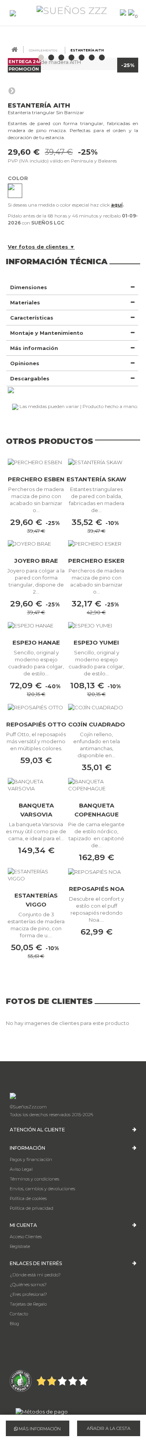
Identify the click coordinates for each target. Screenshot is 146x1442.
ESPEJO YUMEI (96, 642)
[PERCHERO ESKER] (96, 544)
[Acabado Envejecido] (15, 191)
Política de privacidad (31, 1208)
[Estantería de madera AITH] (41, 57)
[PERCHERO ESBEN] (36, 462)
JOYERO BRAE (36, 560)
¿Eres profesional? (28, 1294)
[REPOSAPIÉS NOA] (96, 872)
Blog (14, 1323)
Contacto (19, 1314)
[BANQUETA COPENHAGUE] (96, 785)
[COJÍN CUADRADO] (96, 707)
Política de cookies (28, 1198)
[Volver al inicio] (14, 50)
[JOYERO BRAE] (36, 544)
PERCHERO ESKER (96, 560)
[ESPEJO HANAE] (36, 625)
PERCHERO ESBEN (36, 479)
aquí (117, 205)
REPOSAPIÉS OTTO (36, 724)
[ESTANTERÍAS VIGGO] (36, 875)
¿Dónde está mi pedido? (35, 1275)
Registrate (20, 1246)
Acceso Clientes (26, 1236)
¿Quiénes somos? (28, 1284)
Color (19, 178)
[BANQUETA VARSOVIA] (36, 785)
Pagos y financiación (31, 1159)
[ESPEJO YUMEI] (96, 625)
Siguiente (12, 90)
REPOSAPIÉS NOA (96, 888)
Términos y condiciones (34, 1179)
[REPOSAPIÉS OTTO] (36, 707)
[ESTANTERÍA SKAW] (96, 462)
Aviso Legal (21, 1169)
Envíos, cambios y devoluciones (42, 1188)
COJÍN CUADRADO (96, 724)
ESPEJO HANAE (36, 642)
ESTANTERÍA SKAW (96, 479)
